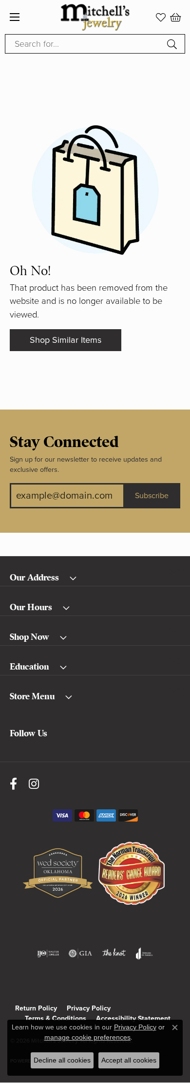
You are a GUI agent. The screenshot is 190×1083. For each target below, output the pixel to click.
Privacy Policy (89, 1008)
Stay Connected (64, 442)
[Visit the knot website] (114, 953)
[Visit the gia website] (80, 953)
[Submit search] (173, 44)
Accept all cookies (128, 1060)
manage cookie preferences (87, 1037)
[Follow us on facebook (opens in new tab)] (13, 784)
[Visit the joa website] (144, 953)
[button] (161, 17)
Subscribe (152, 496)
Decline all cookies (62, 1060)
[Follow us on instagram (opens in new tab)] (34, 784)
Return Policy (36, 1008)
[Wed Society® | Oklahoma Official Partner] (57, 873)
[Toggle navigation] (14, 17)
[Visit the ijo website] (48, 953)
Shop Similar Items (65, 340)
